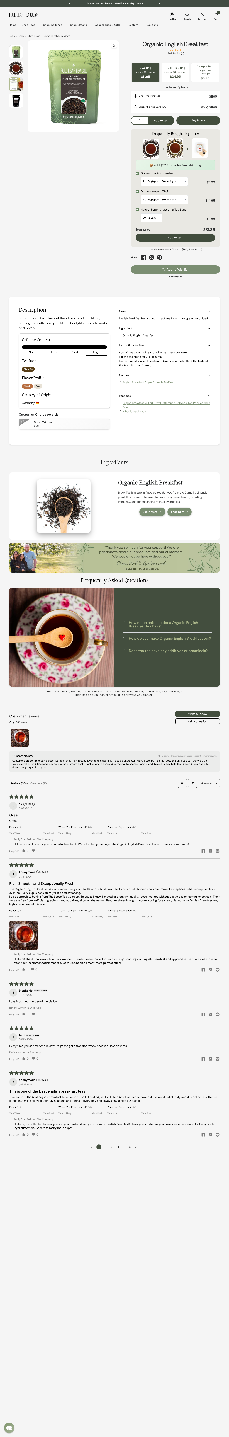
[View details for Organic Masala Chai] (175, 149)
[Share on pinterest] (217, 851)
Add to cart (175, 237)
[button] (23, 935)
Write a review (197, 714)
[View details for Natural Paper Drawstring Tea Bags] (200, 149)
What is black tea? (134, 411)
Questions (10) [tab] (38, 783)
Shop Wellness (52, 25)
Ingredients (126, 328)
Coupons (152, 25)
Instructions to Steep (132, 345)
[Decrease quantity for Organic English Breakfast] (134, 120)
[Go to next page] (137, 1146)
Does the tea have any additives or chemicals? (168, 651)
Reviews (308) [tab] (19, 783)
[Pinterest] (159, 257)
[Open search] (182, 783)
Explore (133, 25)
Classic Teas (34, 36)
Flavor (123, 311)
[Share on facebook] (203, 851)
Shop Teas (28, 25)
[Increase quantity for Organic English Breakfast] (145, 120)
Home (12, 25)
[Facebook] (143, 257)
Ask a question (197, 721)
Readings (125, 396)
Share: (134, 257)
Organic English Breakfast (175, 44)
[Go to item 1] (20, 738)
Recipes (124, 375)
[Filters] (192, 783)
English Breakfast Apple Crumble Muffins (148, 382)
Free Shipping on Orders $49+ (114, 3)
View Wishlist (175, 276)
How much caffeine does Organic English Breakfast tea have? (163, 624)
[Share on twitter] (210, 851)
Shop (21, 36)
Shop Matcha (78, 25)
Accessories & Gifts (107, 25)
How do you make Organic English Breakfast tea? (170, 638)
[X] (151, 257)
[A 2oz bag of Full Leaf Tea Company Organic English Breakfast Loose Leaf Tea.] (114, 45)
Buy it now (198, 120)
